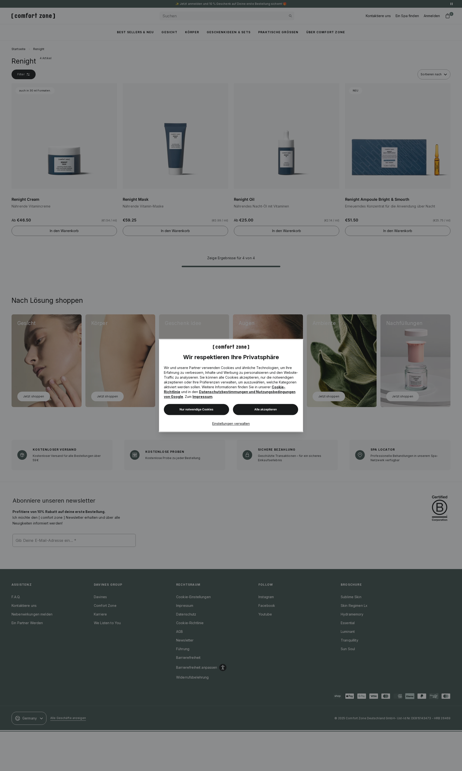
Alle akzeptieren (265, 409)
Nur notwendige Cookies (196, 409)
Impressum (202, 397)
